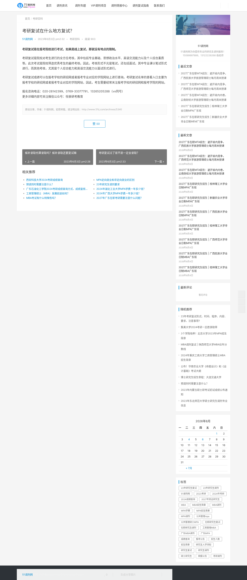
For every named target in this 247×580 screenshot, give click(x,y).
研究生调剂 (203, 550)
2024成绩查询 (188, 499)
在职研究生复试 (212, 522)
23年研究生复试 (189, 488)
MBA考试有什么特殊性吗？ (41, 197)
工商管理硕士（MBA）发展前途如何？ (48, 193)
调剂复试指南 (141, 5)
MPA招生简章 (203, 510)
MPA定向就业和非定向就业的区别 (115, 179)
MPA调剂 (185, 516)
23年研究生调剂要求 (108, 184)
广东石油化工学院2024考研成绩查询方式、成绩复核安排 (57, 188)
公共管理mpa (202, 516)
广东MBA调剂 (188, 533)
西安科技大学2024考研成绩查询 (44, 179)
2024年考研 (218, 493)
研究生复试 (186, 550)
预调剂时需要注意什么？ (40, 184)
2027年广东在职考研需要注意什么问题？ (119, 197)
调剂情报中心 (119, 5)
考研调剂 (217, 556)
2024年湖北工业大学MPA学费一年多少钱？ (121, 188)
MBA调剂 (216, 505)
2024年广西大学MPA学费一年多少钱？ (118, 193)
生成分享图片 (128, 574)
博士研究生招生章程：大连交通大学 (201, 377)
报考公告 (200, 539)
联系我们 (159, 5)
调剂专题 (80, 5)
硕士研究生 (186, 556)
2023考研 (201, 493)
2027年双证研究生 (210, 499)
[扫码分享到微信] (141, 574)
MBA (183, 505)
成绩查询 (185, 539)
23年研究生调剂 (211, 488)
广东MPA (205, 533)
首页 (49, 5)
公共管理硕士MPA (190, 522)
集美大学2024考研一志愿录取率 (199, 327)
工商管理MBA (209, 527)
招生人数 (215, 539)
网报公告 (202, 556)
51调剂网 (27, 38)
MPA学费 (185, 510)
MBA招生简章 (199, 505)
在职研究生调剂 (188, 527)
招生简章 (185, 544)
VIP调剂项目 (98, 5)
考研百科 (38, 18)
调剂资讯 (62, 5)
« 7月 (189, 468)
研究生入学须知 (203, 544)
